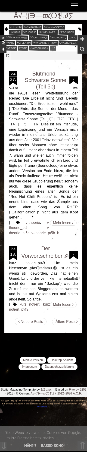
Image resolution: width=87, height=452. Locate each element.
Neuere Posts (31, 322)
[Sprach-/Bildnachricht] (3, 50)
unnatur (15, 32)
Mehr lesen (62, 223)
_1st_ (72, 37)
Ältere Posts (66, 322)
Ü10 (53, 48)
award (10, 42)
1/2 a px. (47, 389)
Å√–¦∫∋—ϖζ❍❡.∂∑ (43, 15)
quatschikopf (39, 48)
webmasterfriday (45, 42)
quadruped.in (68, 42)
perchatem (66, 32)
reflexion (24, 42)
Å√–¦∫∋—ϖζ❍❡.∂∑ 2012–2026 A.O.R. (56, 393)
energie (11, 48)
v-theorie (29, 32)
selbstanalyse (54, 26)
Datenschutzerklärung (59, 366)
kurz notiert (32, 26)
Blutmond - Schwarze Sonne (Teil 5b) (45, 80)
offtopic (16, 26)
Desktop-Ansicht (62, 360)
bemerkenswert (16, 37)
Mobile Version (33, 360)
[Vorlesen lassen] (3, 43)
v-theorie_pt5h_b (45, 233)
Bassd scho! (53, 445)
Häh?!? (30, 445)
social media (38, 37)
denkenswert (48, 32)
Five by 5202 (77, 389)
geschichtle (58, 37)
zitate (23, 48)
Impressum (29, 366)
